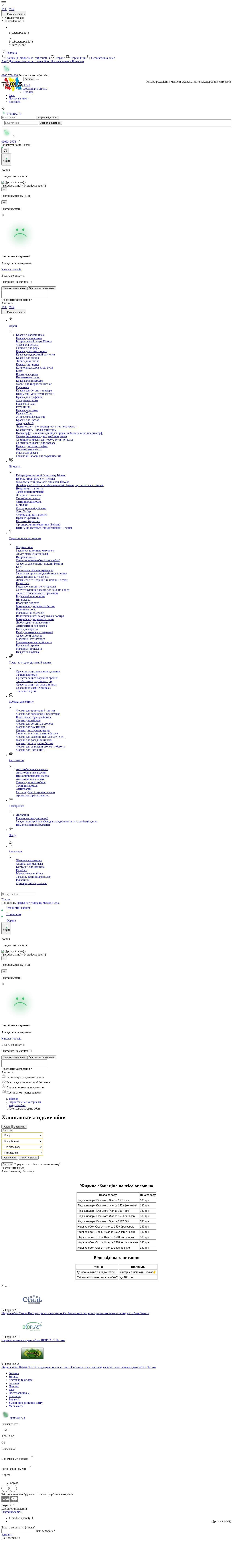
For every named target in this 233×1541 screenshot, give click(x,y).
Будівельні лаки (25, 403)
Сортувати (19, 1126)
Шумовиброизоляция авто (32, 775)
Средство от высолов (29, 635)
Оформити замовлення (41, 288)
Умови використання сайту (26, 1402)
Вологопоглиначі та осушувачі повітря (40, 615)
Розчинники (23, 406)
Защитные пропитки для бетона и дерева (41, 573)
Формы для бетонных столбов (35, 723)
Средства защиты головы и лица (36, 684)
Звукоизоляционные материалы (35, 550)
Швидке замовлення (14, 288)
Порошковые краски (29, 449)
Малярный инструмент (30, 612)
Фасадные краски (27, 400)
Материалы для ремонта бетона (35, 606)
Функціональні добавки (31, 508)
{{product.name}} (12, 1511)
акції (57, 1164)
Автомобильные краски (31, 772)
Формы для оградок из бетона (34, 743)
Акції (5, 61)
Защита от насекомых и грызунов (37, 593)
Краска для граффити (29, 397)
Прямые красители (28, 517)
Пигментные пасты (28, 377)
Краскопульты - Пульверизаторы (36, 429)
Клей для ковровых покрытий (34, 632)
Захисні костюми (26, 674)
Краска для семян (27, 410)
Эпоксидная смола (27, 361)
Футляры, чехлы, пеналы (31, 883)
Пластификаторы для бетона (34, 717)
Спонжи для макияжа (29, 863)
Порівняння (78, 57)
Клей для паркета (27, 629)
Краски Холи (24, 413)
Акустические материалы (32, 553)
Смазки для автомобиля (31, 782)
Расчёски (21, 870)
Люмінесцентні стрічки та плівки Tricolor (41, 579)
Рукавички (22, 880)
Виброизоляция (25, 557)
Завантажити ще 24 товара (17, 1171)
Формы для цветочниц (30, 749)
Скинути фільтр (28, 1157)
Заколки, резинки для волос (33, 876)
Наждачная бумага (27, 651)
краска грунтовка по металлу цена (38, 902)
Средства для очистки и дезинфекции (39, 563)
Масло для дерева (27, 452)
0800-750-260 (10, 75)
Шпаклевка (23, 599)
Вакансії (14, 1399)
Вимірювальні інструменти (33, 824)
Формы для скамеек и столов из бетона (40, 746)
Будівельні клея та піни (30, 596)
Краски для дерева (27, 364)
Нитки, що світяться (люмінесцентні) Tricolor (44, 527)
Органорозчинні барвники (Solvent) (38, 524)
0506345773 (13, 113)
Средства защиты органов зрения (37, 677)
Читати (144, 1313)
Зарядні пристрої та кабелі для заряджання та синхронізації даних (57, 821)
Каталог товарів (16, 14)
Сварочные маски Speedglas (33, 687)
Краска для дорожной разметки (35, 354)
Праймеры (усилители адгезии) (35, 393)
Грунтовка (22, 387)
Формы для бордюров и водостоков (38, 713)
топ (40, 1164)
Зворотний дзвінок (47, 117)
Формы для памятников (31, 726)
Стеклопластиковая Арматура (34, 570)
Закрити (7, 1130)
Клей (19, 566)
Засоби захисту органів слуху (34, 681)
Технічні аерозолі (26, 785)
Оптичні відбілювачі (29, 501)
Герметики (22, 583)
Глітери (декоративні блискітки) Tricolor (41, 475)
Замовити (7, 1534)
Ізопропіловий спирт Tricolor (34, 341)
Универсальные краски (30, 416)
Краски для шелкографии (32, 446)
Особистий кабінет (102, 57)
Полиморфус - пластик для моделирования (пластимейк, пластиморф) (59, 433)
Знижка (13, 1376)
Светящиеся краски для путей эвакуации (41, 436)
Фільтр (6, 1126)
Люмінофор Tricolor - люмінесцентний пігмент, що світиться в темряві (60, 485)
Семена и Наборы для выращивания (38, 455)
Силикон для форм (27, 347)
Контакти (78, 61)
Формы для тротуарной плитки (35, 710)
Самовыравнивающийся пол (34, 642)
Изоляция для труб (27, 602)
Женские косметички (29, 860)
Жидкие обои (24, 547)
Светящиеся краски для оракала (36, 442)
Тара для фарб (24, 423)
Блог (47, 61)
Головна (11, 52)
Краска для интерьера (29, 380)
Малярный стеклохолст (30, 638)
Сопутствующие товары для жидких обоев (42, 589)
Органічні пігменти (28, 498)
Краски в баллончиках (30, 334)
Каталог (29, 79)
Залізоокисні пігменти (30, 491)
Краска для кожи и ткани (31, 351)
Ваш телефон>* (45, 1530)
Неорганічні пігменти (29, 488)
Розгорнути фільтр (12, 1167)
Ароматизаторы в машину (32, 795)
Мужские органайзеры (30, 873)
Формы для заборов (28, 720)
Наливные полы (26, 609)
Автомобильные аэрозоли (32, 769)
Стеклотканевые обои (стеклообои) (38, 560)
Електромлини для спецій (32, 818)
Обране (60, 57)
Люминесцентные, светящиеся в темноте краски (46, 426)
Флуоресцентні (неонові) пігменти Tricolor (42, 481)
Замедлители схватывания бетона (37, 733)
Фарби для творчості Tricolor (34, 383)
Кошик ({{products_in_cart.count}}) (28, 57)
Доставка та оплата (21, 61)
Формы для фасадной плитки (34, 739)
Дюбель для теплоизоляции (33, 622)
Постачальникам (61, 61)
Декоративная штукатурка (32, 576)
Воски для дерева (27, 374)
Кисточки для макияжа (30, 866)
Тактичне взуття (26, 691)
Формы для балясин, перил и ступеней (40, 736)
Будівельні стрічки (27, 645)
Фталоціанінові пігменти (31, 514)
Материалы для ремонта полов (35, 619)
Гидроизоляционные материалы (36, 586)
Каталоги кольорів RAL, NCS (34, 367)
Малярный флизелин (29, 648)
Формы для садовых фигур (33, 730)
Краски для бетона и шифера (34, 390)
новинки (48, 1164)
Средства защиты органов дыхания (38, 671)
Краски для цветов (27, 419)
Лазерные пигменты (28, 495)
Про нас (38, 61)
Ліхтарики (22, 814)
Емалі (19, 370)
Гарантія (14, 1383)
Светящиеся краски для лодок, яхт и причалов (45, 439)
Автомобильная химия (30, 779)
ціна (35, 1164)
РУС (4, 9)
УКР (11, 9)
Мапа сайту (16, 1406)
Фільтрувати (9, 1157)
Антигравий (23, 788)
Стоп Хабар (23, 511)
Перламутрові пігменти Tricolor (35, 478)
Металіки (22, 504)
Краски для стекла (27, 357)
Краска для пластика (29, 338)
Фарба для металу (27, 344)
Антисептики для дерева (31, 625)
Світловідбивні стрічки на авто (35, 792)
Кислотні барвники (28, 521)
